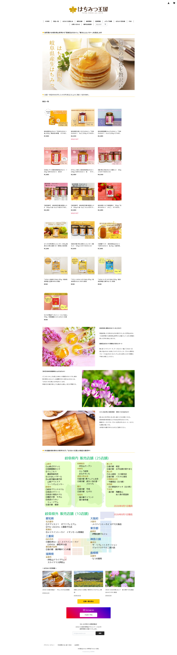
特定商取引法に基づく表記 (65, 645)
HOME (47, 21)
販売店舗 (79, 21)
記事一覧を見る (88, 601)
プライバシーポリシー (49, 645)
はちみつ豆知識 (120, 21)
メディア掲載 (108, 21)
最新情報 (89, 21)
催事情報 (98, 21)
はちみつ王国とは (68, 21)
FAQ (130, 21)
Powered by (86, 651)
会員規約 (76, 645)
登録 (100, 633)
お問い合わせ (76, 24)
